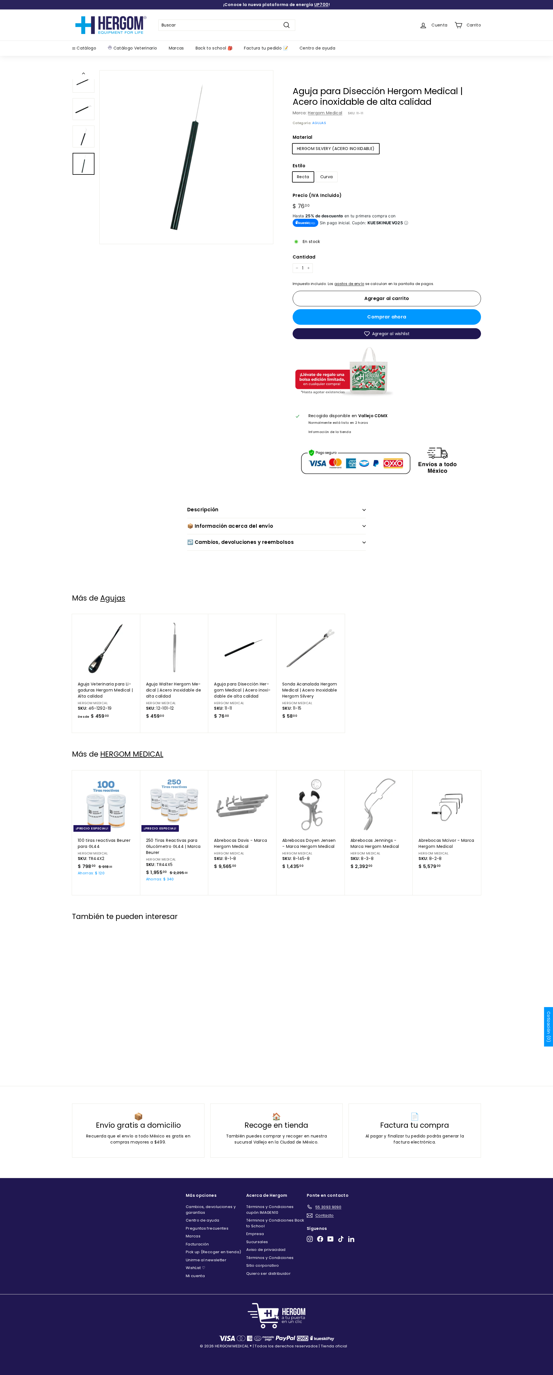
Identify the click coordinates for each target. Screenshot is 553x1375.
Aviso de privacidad (266, 1249)
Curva (326, 177)
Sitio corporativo (262, 1265)
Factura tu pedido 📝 (266, 48)
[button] (387, 333)
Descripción (203, 509)
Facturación (197, 1244)
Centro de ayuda (317, 48)
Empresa (255, 1234)
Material (303, 137)
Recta (303, 177)
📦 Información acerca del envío (230, 526)
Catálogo (85, 48)
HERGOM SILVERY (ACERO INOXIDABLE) (336, 148)
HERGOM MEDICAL (131, 754)
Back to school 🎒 (214, 48)
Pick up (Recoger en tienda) (213, 1252)
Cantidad (304, 257)
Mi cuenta (195, 1276)
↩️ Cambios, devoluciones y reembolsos (240, 542)
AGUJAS (319, 123)
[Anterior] (83, 74)
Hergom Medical (325, 113)
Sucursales (257, 1242)
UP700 (321, 4)
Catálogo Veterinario (134, 48)
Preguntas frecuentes (207, 1228)
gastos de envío (349, 284)
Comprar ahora (386, 317)
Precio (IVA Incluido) (317, 195)
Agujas (112, 598)
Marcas (176, 48)
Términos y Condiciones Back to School (275, 1223)
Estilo (299, 166)
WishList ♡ (196, 1267)
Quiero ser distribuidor (268, 1273)
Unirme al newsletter (206, 1260)
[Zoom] (186, 157)
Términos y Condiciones (270, 1257)
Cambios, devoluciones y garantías (211, 1209)
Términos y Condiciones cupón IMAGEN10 (270, 1209)
